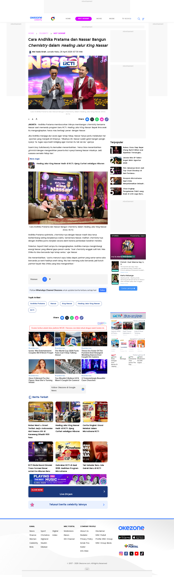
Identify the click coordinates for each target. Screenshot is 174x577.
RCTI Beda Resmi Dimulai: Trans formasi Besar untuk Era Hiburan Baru (40, 468)
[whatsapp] (97, 119)
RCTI (32, 310)
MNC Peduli (101, 535)
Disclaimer (100, 531)
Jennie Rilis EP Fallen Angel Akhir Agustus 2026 (132, 160)
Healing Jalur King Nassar (89, 303)
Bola (31, 547)
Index (54, 535)
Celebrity (33, 543)
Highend (44, 539)
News (32, 531)
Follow (102, 290)
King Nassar (67, 303)
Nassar (53, 303)
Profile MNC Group (104, 539)
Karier (82, 547)
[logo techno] (36, 19)
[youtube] (137, 553)
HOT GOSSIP (59, 33)
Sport (43, 531)
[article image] (116, 150)
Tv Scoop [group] (126, 19)
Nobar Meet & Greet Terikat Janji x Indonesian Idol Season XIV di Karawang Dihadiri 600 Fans (40, 431)
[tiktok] (142, 553)
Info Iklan (84, 551)
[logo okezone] (131, 528)
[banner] (68, 484)
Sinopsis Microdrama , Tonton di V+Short (133, 181)
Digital (55, 531)
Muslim (44, 543)
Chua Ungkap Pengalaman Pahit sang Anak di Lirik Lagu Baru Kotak (133, 191)
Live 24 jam (66, 494)
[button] (130, 19)
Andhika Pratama (37, 303)
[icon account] (30, 52)
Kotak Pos (84, 543)
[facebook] (126, 553)
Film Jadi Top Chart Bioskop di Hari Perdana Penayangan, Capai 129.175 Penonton (133, 171)
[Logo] (53, 19)
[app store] (138, 537)
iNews (66, 535)
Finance (32, 535)
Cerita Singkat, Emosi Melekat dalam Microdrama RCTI (93, 428)
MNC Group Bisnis (104, 543)
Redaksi (83, 535)
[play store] (124, 537)
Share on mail (102, 119)
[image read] (31, 165)
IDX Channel (69, 539)
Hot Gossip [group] (83, 19)
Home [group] (68, 19)
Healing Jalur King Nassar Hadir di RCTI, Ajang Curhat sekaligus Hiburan (71, 164)
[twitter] (131, 553)
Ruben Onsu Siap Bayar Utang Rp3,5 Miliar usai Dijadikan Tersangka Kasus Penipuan (133, 150)
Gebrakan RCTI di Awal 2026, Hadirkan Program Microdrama (67, 468)
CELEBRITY (43, 33)
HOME (31, 33)
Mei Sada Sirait (39, 52)
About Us (84, 531)
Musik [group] (111, 19)
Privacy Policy (86, 539)
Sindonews (69, 531)
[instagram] (121, 553)
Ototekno (45, 535)
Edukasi (44, 547)
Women (32, 539)
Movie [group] (99, 19)
